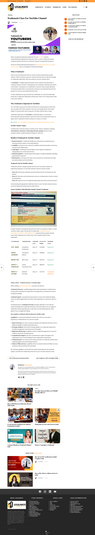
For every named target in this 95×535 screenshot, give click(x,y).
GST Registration (33, 507)
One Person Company (34, 503)
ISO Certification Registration (35, 509)
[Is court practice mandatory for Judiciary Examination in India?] (20, 415)
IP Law (9, 442)
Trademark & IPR (57, 7)
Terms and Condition (54, 506)
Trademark (14, 442)
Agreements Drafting (75, 503)
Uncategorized (11, 421)
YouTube (41, 57)
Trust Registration (33, 516)
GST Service (48, 7)
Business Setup (39, 7)
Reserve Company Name (34, 513)
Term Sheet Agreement (76, 507)
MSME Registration (33, 512)
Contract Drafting (74, 501)
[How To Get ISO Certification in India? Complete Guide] (20, 463)
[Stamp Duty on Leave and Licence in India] (47, 415)
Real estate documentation (77, 506)
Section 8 (31, 505)
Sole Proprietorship (33, 501)
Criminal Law (10, 401)
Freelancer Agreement (76, 512)
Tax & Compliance (72, 7)
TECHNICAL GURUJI (23, 233)
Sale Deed (73, 505)
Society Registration (34, 508)
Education (38, 453)
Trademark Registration (34, 514)
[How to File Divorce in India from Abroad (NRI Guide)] (20, 395)
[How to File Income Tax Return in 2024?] (1, 267)
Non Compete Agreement (76, 509)
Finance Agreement (75, 511)
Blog (51, 502)
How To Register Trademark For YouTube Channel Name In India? (36, 122)
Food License (32, 511)
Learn (15, 401)
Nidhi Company (32, 506)
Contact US (52, 505)
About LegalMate (54, 501)
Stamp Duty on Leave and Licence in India (47, 424)
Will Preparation (74, 502)
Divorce (36, 388)
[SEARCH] (84, 7)
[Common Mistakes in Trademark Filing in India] (20, 436)
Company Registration (34, 502)
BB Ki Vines (32, 233)
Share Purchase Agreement (77, 508)
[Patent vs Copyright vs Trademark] (47, 436)
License (64, 7)
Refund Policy (53, 508)
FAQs (51, 503)
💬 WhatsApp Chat (27, 1)
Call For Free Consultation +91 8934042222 (15, 1)
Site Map (52, 509)
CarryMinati (42, 231)
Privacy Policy (53, 507)
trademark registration (25, 286)
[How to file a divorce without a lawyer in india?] (20, 479)
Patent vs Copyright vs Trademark (44, 445)
